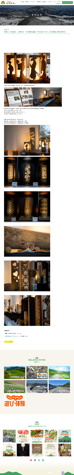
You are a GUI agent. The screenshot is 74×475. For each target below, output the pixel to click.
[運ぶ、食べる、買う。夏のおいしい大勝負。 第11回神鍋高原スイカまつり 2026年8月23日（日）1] (23, 436)
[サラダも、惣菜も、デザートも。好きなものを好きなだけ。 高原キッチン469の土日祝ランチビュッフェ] (37, 436)
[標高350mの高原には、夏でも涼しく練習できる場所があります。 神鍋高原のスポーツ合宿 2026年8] (64, 436)
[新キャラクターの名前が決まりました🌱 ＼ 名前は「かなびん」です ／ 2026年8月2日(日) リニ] (51, 450)
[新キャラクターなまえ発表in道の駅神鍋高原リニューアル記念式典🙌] (64, 450)
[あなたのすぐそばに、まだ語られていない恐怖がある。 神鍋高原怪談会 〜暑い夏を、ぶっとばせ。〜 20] (23, 450)
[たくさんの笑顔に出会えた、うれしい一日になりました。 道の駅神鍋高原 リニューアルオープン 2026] (37, 450)
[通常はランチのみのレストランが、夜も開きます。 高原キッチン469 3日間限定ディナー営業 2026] (9, 450)
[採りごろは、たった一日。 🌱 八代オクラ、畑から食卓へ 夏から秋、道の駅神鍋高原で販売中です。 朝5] (9, 436)
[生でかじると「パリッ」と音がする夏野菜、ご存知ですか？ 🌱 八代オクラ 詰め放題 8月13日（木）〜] (51, 436)
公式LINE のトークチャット (12, 336)
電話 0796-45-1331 (10, 333)
